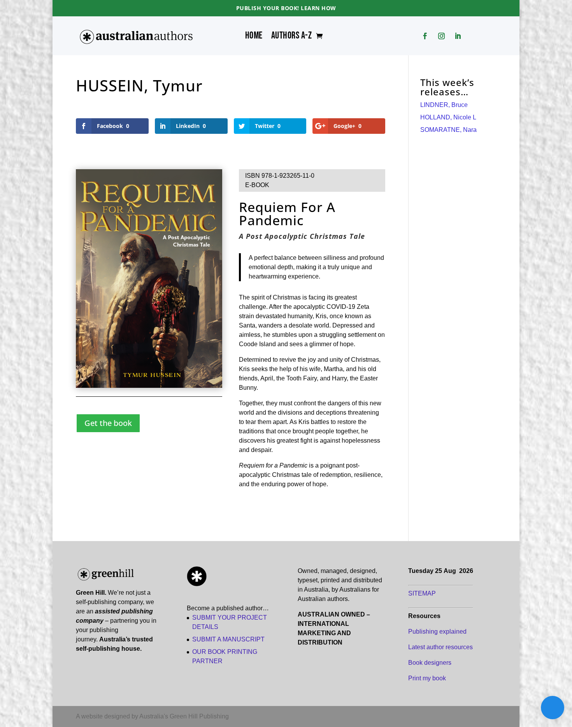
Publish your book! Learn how (286, 8)
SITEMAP (422, 593)
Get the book (108, 423)
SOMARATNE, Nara (448, 129)
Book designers (429, 662)
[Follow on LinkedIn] (458, 36)
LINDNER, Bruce (444, 105)
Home (254, 37)
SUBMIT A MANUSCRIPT (228, 639)
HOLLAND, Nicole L (448, 117)
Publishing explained (437, 631)
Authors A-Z (291, 37)
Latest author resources (440, 647)
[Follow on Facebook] (425, 36)
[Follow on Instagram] (441, 36)
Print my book (427, 678)
